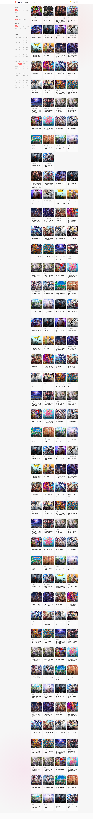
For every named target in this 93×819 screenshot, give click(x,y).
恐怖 (16, 68)
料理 (24, 75)
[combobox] (35, 2)
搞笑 (16, 63)
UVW (25, 28)
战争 (20, 40)
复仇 (16, 85)
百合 (20, 47)
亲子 (16, 78)
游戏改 (20, 63)
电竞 (16, 40)
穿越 (23, 37)
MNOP (16, 28)
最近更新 (26, 2)
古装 (27, 42)
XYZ (16, 30)
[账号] (77, 2)
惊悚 (27, 40)
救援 (23, 82)
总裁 (16, 59)
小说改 (20, 78)
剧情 (27, 47)
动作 (23, 40)
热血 (27, 37)
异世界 (16, 75)
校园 (23, 87)
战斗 (23, 56)
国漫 (20, 10)
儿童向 (16, 70)
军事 (20, 68)
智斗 (20, 82)
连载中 (20, 19)
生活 (20, 59)
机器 (16, 51)
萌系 (27, 59)
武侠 (27, 54)
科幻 (20, 37)
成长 (16, 44)
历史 (20, 56)
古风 (23, 61)
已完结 (24, 19)
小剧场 (20, 51)
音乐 (27, 70)
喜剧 (20, 61)
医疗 (23, 42)
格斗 (27, 82)
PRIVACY (26, 816)
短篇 (27, 44)
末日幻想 (24, 78)
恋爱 (27, 66)
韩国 (27, 10)
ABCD (20, 26)
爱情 (20, 85)
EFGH (24, 26)
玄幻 (27, 80)
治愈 (23, 59)
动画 (20, 75)
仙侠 (24, 66)
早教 (20, 70)
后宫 (27, 85)
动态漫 (24, 85)
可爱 (23, 54)
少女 (23, 80)
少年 (20, 80)
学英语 (24, 73)
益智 (16, 56)
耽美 (20, 42)
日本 (23, 10)
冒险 (27, 68)
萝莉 (27, 51)
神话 (20, 66)
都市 (27, 56)
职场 (23, 44)
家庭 (20, 87)
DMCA (23, 816)
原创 (20, 54)
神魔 (27, 61)
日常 (24, 51)
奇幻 (24, 70)
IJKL (28, 26)
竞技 (16, 54)
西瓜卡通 (18, 2)
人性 (27, 49)
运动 (16, 73)
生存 (16, 82)
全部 (16, 10)
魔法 (16, 80)
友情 (20, 44)
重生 (27, 75)
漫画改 (16, 66)
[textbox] (35, 2)
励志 (16, 87)
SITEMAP (19, 816)
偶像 (20, 73)
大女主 (24, 68)
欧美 (16, 12)
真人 (23, 47)
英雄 (23, 49)
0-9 (19, 30)
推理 (16, 49)
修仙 (16, 61)
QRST (21, 28)
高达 (24, 63)
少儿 (16, 47)
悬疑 (20, 49)
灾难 (16, 42)
